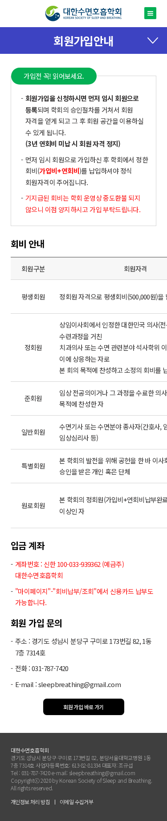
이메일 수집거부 (76, 801)
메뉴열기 (150, 13)
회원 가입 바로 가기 (83, 707)
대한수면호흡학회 (83, 13)
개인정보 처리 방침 (30, 801)
